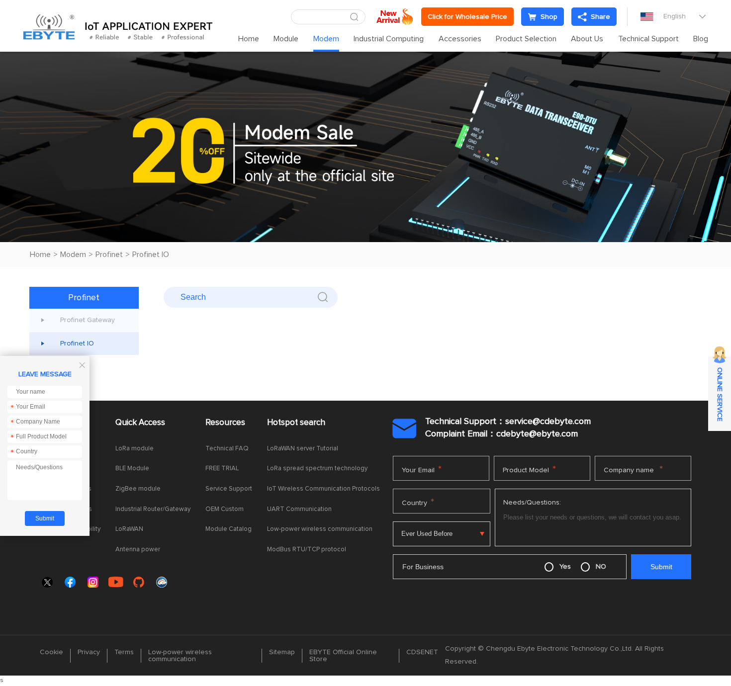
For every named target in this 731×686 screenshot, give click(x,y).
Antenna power (137, 549)
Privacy (89, 652)
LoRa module (134, 448)
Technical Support (648, 39)
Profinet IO (150, 254)
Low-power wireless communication (319, 529)
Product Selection (526, 39)
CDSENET (422, 652)
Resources (225, 423)
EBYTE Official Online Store (343, 656)
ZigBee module (138, 489)
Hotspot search (296, 423)
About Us (587, 39)
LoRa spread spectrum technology (317, 468)
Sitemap (282, 652)
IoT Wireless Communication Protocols (323, 489)
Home (248, 39)
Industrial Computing (389, 39)
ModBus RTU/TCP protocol (306, 549)
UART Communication (299, 509)
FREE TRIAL (222, 468)
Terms (124, 652)
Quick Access (140, 423)
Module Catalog (228, 529)
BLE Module (132, 468)
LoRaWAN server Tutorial (302, 448)
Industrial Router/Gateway (152, 509)
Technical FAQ (227, 448)
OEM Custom (224, 509)
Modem (326, 39)
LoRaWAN (129, 529)
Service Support (228, 489)
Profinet (109, 254)
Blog (700, 39)
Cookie (51, 652)
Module (286, 39)
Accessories (460, 39)
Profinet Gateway (87, 320)
